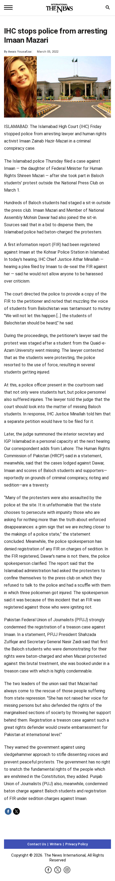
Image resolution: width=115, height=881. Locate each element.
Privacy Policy (76, 844)
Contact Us (36, 844)
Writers (56, 844)
